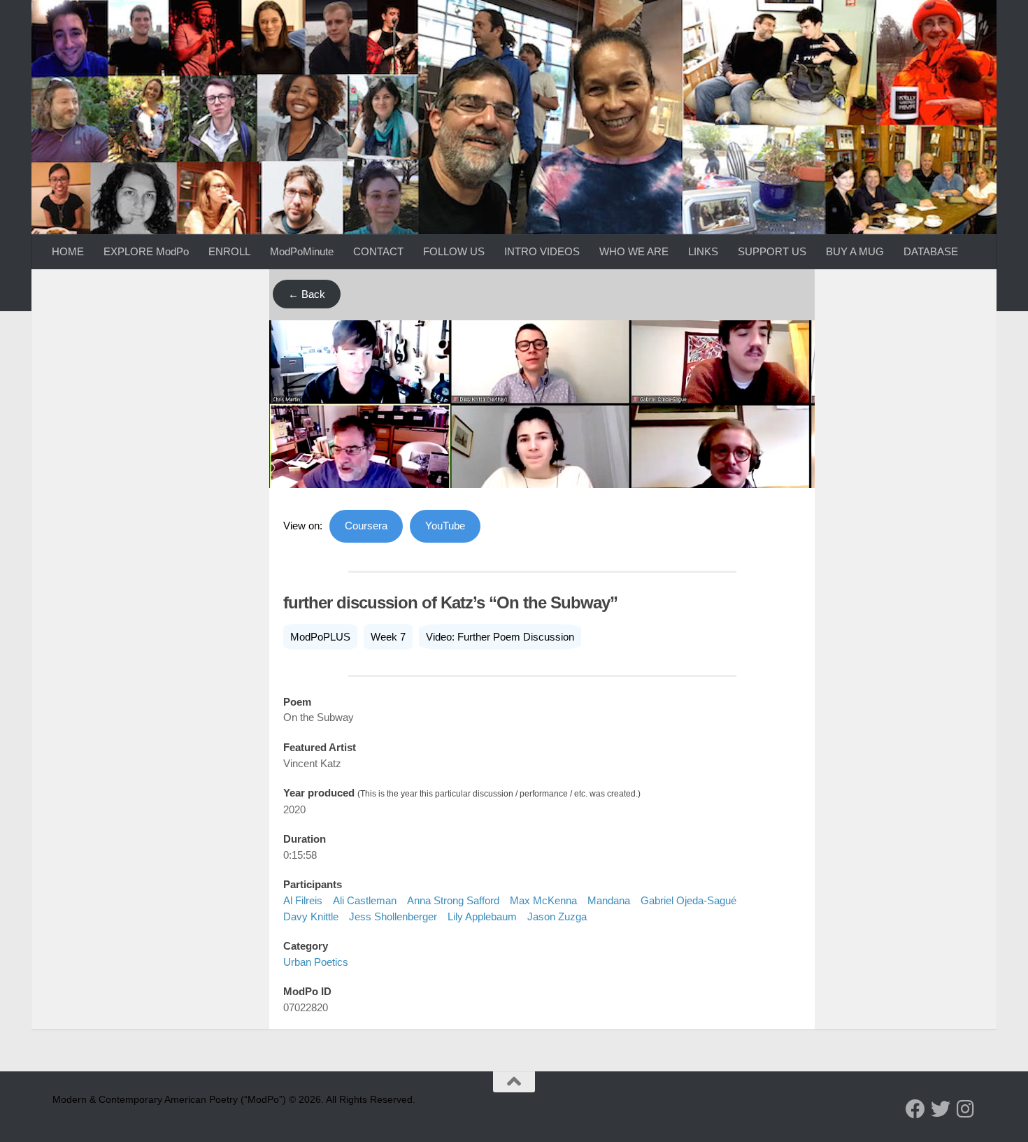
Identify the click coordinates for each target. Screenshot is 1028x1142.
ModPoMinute (302, 251)
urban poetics (315, 962)
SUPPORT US (772, 251)
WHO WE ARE (634, 251)
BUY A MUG (855, 251)
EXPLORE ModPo (146, 251)
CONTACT (378, 251)
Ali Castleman (365, 900)
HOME (68, 251)
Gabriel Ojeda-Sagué (688, 900)
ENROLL (229, 251)
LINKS (703, 251)
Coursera (366, 525)
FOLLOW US (454, 251)
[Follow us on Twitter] (940, 1109)
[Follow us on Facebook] (915, 1109)
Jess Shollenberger (393, 916)
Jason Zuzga (557, 916)
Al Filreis (302, 900)
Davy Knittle (310, 916)
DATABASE (931, 251)
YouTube (445, 525)
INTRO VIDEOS (542, 251)
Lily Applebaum (482, 916)
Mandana (608, 900)
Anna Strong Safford (453, 900)
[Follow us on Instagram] (966, 1109)
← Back (306, 294)
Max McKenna (543, 900)
